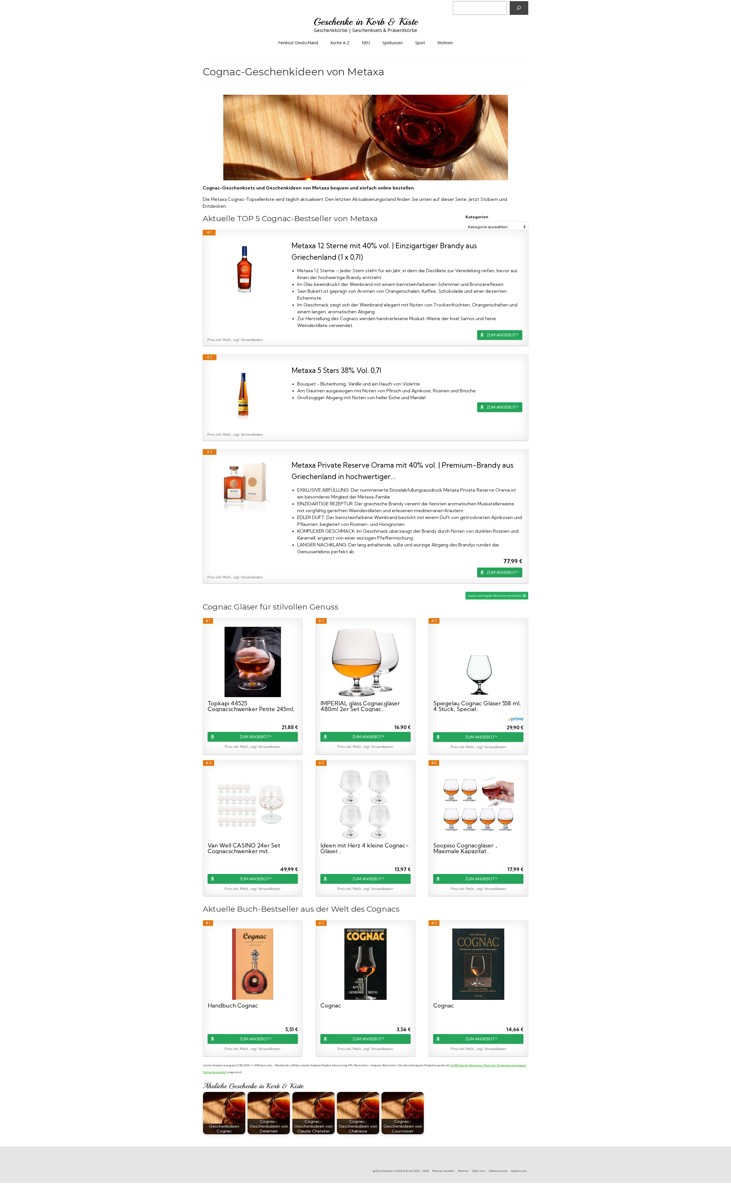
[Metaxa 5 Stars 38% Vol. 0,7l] (244, 393)
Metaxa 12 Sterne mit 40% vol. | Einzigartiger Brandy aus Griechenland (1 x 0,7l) (384, 251)
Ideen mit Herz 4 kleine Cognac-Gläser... (364, 848)
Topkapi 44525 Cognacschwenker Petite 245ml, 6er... (251, 706)
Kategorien (476, 216)
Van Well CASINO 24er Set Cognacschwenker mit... (244, 848)
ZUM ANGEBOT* (503, 335)
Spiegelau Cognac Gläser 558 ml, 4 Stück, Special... (477, 706)
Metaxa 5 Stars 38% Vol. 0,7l (336, 370)
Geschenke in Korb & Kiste (366, 21)
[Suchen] (519, 8)
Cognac (330, 1006)
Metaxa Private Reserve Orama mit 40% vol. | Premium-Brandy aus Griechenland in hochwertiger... (402, 471)
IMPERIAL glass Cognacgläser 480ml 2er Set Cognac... (360, 706)
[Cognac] (365, 964)
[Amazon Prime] (515, 718)
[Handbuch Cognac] (252, 964)
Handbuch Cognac (233, 1006)
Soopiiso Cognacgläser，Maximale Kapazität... (466, 848)
